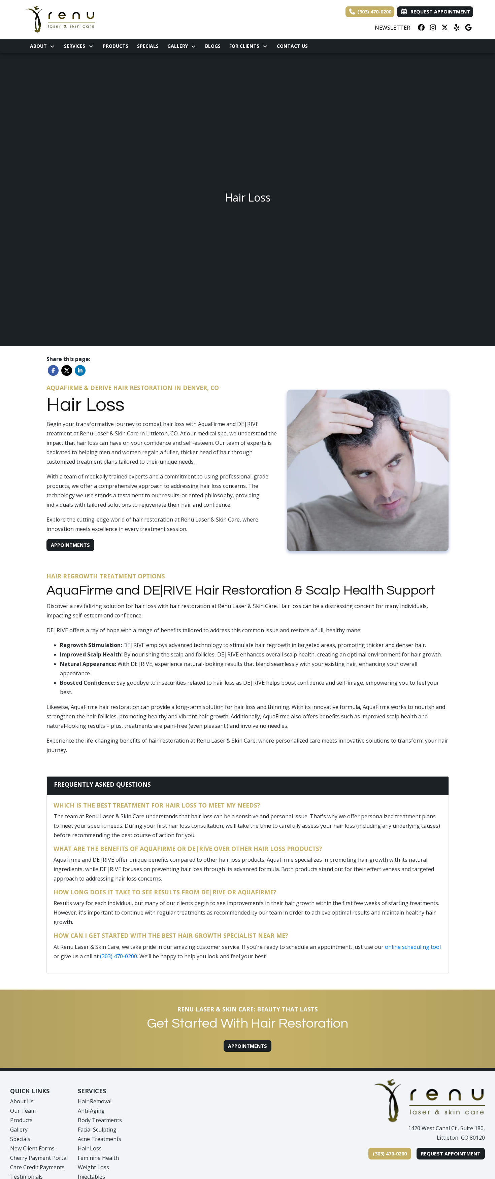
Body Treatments (100, 1120)
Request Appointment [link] (439, 11)
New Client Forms (32, 1148)
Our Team (23, 1110)
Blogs (213, 46)
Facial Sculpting (97, 1129)
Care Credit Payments (37, 1167)
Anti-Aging (91, 1110)
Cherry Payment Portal (39, 1158)
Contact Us (292, 46)
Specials (148, 46)
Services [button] (76, 46)
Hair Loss (90, 1148)
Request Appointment (451, 1153)
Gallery (19, 1129)
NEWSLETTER (392, 27)
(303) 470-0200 (373, 11)
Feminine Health (98, 1158)
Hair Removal (94, 1101)
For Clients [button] (245, 46)
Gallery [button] (179, 46)
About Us (22, 1101)
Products (115, 46)
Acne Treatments (99, 1139)
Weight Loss (93, 1167)
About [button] (40, 46)
